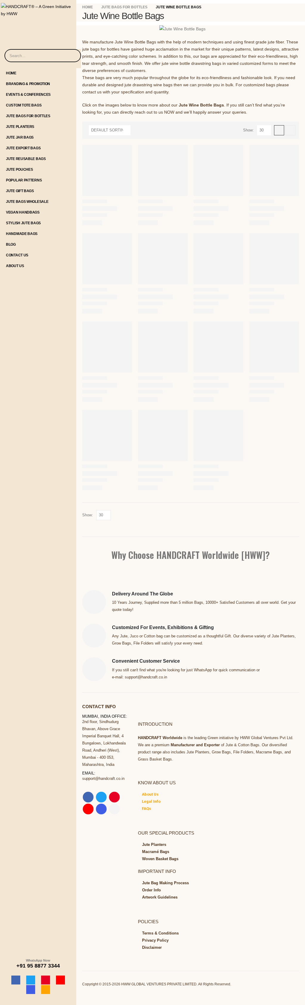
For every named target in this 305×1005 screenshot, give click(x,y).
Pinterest (114, 797)
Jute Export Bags (23, 148)
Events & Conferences (28, 94)
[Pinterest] (45, 980)
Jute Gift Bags (20, 191)
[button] (279, 130)
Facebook (88, 797)
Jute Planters (20, 127)
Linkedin (114, 809)
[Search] (72, 56)
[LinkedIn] (45, 989)
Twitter (101, 797)
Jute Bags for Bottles (28, 116)
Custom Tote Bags (23, 105)
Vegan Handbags (23, 212)
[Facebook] (15, 980)
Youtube (88, 809)
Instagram (101, 809)
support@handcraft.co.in (103, 778)
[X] (30, 980)
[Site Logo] (38, 8)
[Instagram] (30, 989)
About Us (15, 266)
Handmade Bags (22, 234)
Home (11, 73)
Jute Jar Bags (20, 137)
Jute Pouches (19, 169)
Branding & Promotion (28, 84)
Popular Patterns (24, 180)
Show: (248, 130)
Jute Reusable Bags (26, 159)
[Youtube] (60, 980)
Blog (11, 244)
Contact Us (17, 255)
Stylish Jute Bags (23, 223)
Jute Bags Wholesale (27, 202)
